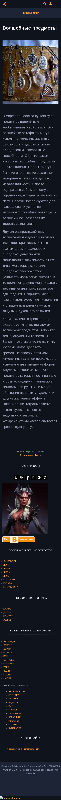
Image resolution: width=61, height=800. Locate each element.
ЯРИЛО (7, 568)
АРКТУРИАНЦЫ (16, 691)
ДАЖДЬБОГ (9, 561)
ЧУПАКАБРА (14, 728)
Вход (38, 455)
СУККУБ (12, 724)
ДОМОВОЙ (14, 713)
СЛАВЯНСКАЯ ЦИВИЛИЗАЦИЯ (23, 749)
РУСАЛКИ (13, 721)
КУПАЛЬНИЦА (10, 587)
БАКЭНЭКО (14, 698)
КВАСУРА (8, 616)
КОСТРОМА (9, 579)
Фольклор (30, 13)
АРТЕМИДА (9, 641)
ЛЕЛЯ (6, 565)
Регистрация (26, 455)
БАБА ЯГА (13, 695)
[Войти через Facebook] (27, 477)
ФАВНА (7, 674)
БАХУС (7, 608)
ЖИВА (6, 572)
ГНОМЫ (12, 709)
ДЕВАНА (8, 645)
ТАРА (6, 667)
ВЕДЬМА (13, 702)
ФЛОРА (7, 678)
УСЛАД (7, 620)
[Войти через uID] (16, 477)
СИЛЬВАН (8, 663)
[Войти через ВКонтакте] (21, 477)
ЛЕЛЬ (6, 576)
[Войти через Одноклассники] (44, 477)
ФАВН (6, 671)
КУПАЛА (7, 583)
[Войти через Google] (39, 477)
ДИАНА (7, 649)
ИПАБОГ (8, 652)
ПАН (5, 656)
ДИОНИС (8, 612)
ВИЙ (10, 706)
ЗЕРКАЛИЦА (15, 717)
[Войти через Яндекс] (33, 477)
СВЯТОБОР (9, 660)
